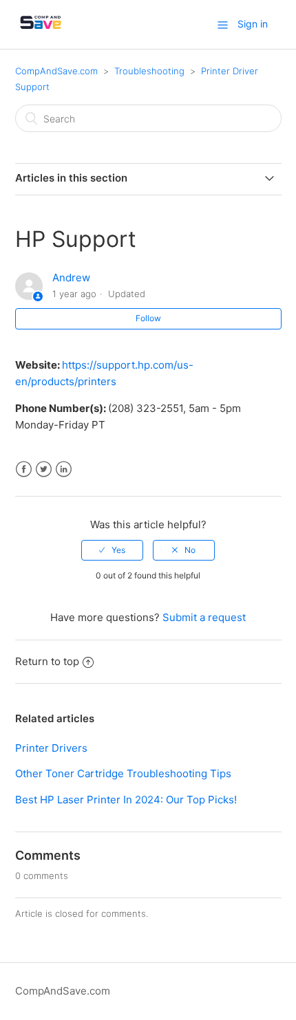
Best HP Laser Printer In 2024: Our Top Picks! (126, 799)
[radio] (112, 550)
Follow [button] (148, 318)
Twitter (43, 469)
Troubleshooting (149, 70)
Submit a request (204, 617)
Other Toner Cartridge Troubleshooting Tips (123, 773)
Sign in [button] (252, 24)
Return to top (47, 661)
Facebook (23, 469)
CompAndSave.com (56, 70)
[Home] (40, 31)
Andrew (71, 277)
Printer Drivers (51, 748)
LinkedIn (63, 469)
